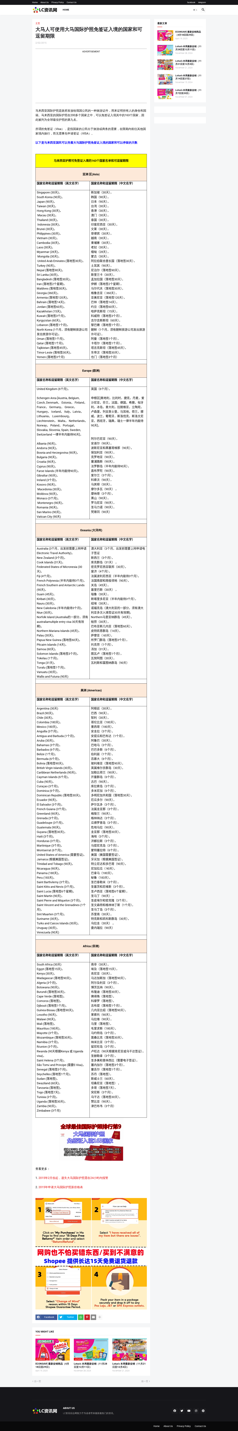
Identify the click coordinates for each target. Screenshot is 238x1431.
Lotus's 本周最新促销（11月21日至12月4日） (129, 1365)
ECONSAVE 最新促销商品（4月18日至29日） (52, 1365)
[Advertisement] (91, 76)
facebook (191, 2)
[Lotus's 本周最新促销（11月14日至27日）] (165, 79)
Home (35, 2)
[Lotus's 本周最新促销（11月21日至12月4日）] (165, 64)
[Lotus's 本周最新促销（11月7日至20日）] (165, 94)
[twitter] (182, 1411)
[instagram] (196, 1411)
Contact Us (71, 2)
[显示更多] (99, 1317)
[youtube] (189, 1411)
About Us (44, 2)
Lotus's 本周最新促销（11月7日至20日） (188, 91)
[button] (195, 10)
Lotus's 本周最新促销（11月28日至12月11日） (90, 1365)
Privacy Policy (57, 2)
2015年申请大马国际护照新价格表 (61, 1187)
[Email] (93, 1317)
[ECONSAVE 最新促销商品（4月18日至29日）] (165, 35)
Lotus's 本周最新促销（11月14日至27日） (188, 77)
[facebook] (174, 1411)
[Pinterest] (87, 1317)
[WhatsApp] (81, 1317)
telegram (202, 2)
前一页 (144, 1381)
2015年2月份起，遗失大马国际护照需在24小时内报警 (73, 1178)
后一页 (37, 1381)
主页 (37, 23)
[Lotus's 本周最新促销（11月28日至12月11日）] (165, 50)
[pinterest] (203, 1411)
